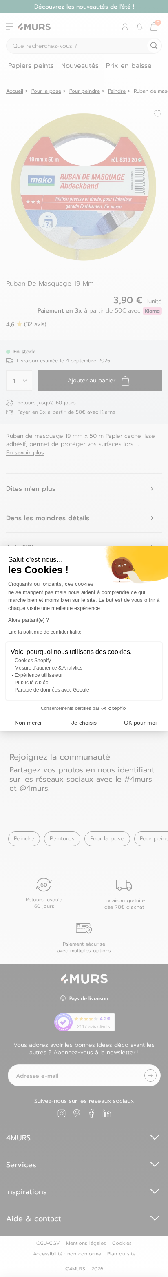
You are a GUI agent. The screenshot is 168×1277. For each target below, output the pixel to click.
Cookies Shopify (33, 660)
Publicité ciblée (32, 682)
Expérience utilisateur (39, 675)
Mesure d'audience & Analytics (48, 668)
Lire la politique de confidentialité (45, 632)
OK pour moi (140, 722)
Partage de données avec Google (52, 690)
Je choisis (84, 722)
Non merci (28, 722)
